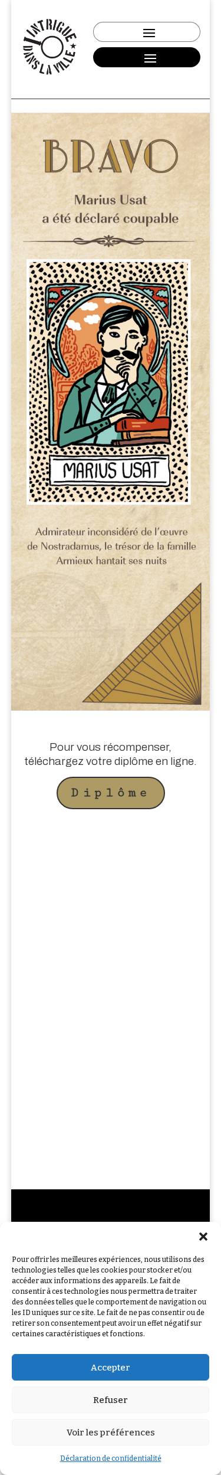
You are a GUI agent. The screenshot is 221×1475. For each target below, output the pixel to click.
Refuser (110, 1400)
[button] (203, 1236)
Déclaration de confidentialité (110, 1458)
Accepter (110, 1367)
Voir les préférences (111, 1432)
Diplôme (111, 793)
